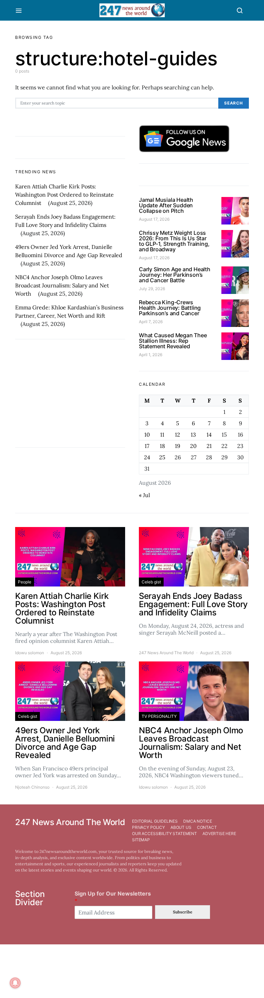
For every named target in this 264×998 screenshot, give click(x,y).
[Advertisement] (70, 393)
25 (162, 457)
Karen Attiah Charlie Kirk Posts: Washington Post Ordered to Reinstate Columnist (64, 194)
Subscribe (182, 911)
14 (209, 434)
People (24, 581)
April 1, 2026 (150, 354)
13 (193, 434)
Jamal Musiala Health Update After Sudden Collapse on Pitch (166, 205)
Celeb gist (151, 581)
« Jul (144, 495)
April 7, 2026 (151, 321)
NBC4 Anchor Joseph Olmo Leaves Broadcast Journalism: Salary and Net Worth (62, 285)
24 (147, 457)
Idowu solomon (29, 652)
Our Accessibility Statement (164, 833)
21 (209, 445)
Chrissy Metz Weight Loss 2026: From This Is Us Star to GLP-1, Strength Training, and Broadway (174, 241)
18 (162, 445)
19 (177, 445)
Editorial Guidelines (155, 821)
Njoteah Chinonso (32, 787)
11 (162, 434)
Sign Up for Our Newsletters (113, 897)
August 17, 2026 (154, 219)
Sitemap (141, 839)
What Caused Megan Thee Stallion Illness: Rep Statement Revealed (173, 341)
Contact (207, 827)
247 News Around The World (166, 652)
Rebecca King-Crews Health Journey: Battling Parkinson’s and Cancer (170, 308)
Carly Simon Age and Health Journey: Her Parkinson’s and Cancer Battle (174, 275)
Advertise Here (219, 833)
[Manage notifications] (15, 982)
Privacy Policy (148, 827)
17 (147, 445)
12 (177, 434)
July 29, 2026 (152, 288)
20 (193, 445)
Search (233, 103)
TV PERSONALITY (159, 716)
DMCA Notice (197, 821)
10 (147, 434)
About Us (180, 827)
